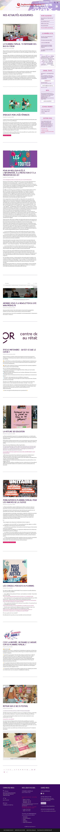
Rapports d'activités (20, 830)
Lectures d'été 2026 (45, 42)
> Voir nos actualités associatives (48, 811)
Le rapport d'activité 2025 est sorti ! (47, 50)
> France (43, 112)
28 (4, 772)
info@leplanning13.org (8, 804)
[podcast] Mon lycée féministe (16, 115)
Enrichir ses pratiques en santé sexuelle (47, 37)
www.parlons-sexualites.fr (8, 719)
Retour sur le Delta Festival (15, 706)
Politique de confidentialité (44, 830)
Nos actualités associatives (47, 27)
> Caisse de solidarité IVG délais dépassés (47, 132)
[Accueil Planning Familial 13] (30, 5)
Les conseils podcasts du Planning (18, 586)
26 (32, 769)
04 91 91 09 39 (6, 800)
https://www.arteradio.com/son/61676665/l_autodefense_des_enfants (18, 605)
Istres (24, 819)
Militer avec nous (45, 23)
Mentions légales (31, 830)
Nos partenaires (44, 25)
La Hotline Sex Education (14, 432)
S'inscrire (43, 803)
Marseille (25, 816)
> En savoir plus (44, 128)
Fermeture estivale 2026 (46, 40)
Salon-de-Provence (27, 822)
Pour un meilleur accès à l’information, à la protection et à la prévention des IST (19, 173)
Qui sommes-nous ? (45, 21)
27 (34, 769)
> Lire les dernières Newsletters (48, 806)
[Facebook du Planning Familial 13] (41, 793)
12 (27, 769)
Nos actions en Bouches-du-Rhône (47, 19)
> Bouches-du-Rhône (45, 109)
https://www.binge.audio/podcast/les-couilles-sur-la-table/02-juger (18, 596)
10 (22, 769)
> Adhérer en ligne (44, 130)
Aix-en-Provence (26, 818)
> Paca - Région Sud (45, 111)
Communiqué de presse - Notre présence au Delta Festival (46, 46)
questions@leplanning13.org (47, 85)
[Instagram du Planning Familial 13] (43, 793)
